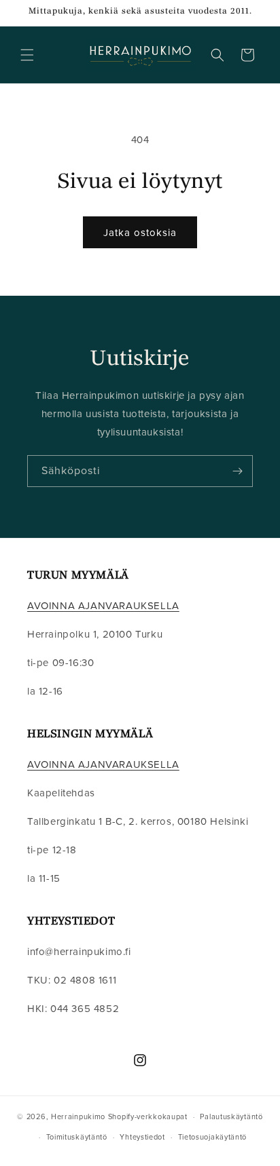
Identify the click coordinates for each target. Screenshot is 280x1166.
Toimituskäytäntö (76, 1136)
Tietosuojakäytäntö (212, 1136)
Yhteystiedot (142, 1136)
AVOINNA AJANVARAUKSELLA (103, 605)
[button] (27, 55)
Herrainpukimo (78, 1116)
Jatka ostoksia (140, 232)
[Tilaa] (237, 471)
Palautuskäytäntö (231, 1116)
